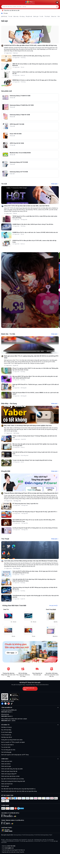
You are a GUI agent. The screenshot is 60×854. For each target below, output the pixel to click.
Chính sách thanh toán (7, 783)
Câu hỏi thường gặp (6, 752)
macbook (26, 9)
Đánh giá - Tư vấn (38, 16)
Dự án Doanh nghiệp (6, 732)
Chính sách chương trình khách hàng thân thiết (13, 781)
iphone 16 (20, 9)
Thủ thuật (47, 16)
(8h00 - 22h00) (8, 720)
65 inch (13, 636)
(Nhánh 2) (7, 716)
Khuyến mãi (29, 16)
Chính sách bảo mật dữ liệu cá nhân (10, 776)
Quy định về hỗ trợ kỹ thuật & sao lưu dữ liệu (12, 778)
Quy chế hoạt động (6, 729)
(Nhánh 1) (6, 712)
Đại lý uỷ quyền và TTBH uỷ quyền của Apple (13, 742)
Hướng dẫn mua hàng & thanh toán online (11, 739)
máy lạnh (32, 9)
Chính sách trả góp (6, 766)
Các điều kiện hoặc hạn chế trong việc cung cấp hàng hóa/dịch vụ (18, 788)
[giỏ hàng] (57, 2)
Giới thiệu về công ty (6, 727)
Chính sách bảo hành (6, 761)
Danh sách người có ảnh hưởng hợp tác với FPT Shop (15, 754)
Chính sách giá (5, 786)
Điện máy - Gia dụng (19, 16)
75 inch (33, 636)
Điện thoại (56, 621)
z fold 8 (43, 9)
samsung (15, 9)
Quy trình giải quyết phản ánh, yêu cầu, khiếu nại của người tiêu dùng (19, 791)
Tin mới (10, 16)
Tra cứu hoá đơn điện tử (7, 744)
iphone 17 (5, 9)
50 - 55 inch (33, 621)
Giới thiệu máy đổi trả (6, 737)
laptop (10, 9)
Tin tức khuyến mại (6, 734)
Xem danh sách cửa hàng (28, 688)
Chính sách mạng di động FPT (9, 773)
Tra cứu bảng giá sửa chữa (8, 749)
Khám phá (54, 184)
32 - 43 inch (13, 621)
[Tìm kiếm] (57, 6)
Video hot (53, 16)
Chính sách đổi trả (5, 763)
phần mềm (38, 9)
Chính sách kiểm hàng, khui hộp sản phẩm (12, 768)
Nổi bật (5, 16)
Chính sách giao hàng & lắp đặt (9, 771)
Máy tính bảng (56, 636)
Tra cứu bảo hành (5, 747)
